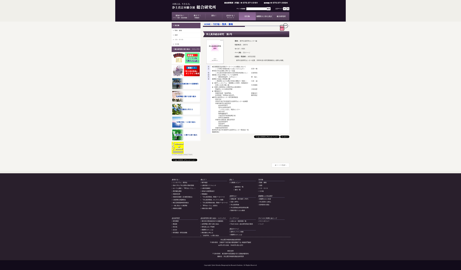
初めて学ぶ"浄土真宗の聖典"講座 (183, 185)
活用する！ (230, 16)
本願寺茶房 (176, 194)
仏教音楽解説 (206, 188)
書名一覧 (238, 190)
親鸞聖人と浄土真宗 (264, 16)
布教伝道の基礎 (207, 208)
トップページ (234, 218)
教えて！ (196, 16)
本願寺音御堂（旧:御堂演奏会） (183, 197)
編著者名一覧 (239, 187)
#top (280, 165)
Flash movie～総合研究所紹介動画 (241, 224)
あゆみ (175, 230)
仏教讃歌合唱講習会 (179, 200)
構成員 (175, 224)
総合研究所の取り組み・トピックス (213, 218)
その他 (177, 44)
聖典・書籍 (178, 30)
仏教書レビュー (235, 182)
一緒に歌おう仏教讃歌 (180, 205)
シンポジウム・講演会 (180, 182)
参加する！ (180, 16)
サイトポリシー (264, 221)
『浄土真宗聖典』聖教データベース (213, 197)
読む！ (213, 16)
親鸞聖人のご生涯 (265, 199)
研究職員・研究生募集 (180, 232)
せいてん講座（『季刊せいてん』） (184, 188)
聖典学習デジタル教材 (237, 210)
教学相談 (204, 182)
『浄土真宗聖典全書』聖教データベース (215, 202)
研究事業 (176, 221)
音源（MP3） (234, 202)
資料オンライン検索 (236, 232)
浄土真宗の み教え (265, 202)
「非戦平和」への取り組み (210, 235)
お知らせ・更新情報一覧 (238, 221)
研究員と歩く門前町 (208, 227)
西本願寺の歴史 (264, 205)
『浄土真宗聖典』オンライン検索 (212, 200)
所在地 (175, 227)
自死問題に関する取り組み (210, 224)
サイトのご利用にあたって (267, 218)
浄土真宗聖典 (234, 205)
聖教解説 (204, 194)
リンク (261, 224)
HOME (207, 24)
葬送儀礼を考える (207, 232)
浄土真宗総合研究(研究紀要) (239, 207)
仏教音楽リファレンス (209, 185)
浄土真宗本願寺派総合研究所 (197, 6)
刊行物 (247, 16)
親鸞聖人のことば (207, 230)
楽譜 (176, 35)
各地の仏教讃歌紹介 (208, 191)
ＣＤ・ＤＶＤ (179, 39)
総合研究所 (281, 16)
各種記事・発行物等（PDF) (239, 199)
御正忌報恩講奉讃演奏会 (181, 202)
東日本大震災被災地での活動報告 (212, 221)
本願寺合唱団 (177, 208)
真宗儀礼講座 (177, 191)
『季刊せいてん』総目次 (210, 205)
